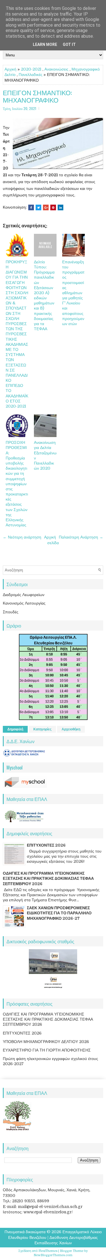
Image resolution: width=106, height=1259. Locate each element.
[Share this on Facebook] (31, 207)
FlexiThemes (47, 1251)
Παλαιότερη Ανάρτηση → (81, 537)
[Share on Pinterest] (53, 207)
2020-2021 (31, 69)
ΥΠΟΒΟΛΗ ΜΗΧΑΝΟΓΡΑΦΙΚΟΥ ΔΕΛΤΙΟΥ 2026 (46, 1041)
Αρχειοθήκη (71, 729)
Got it (69, 44)
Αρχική (10, 69)
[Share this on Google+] (46, 207)
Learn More (45, 44)
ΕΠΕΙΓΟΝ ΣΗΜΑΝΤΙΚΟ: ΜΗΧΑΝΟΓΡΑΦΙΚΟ (37, 96)
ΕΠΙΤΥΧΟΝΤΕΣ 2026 (46, 845)
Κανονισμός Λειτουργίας (24, 603)
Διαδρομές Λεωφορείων (23, 594)
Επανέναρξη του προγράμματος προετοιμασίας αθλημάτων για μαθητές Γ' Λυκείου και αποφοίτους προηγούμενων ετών (73, 293)
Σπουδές (10, 612)
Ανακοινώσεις (56, 69)
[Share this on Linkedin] (60, 207)
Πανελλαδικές (30, 74)
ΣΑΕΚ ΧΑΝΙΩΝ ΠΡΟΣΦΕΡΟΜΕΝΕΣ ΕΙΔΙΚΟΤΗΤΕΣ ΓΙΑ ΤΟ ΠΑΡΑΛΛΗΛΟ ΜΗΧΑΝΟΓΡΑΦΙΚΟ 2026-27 (59, 913)
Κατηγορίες (42, 729)
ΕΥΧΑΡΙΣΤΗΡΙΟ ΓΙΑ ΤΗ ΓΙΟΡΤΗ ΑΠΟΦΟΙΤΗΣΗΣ (47, 1050)
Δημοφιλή (15, 729)
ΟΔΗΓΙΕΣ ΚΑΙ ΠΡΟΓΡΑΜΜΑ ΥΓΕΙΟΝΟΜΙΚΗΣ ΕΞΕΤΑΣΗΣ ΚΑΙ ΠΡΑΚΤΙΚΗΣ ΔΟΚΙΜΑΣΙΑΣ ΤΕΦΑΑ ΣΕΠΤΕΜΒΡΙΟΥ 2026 (48, 878)
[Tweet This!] (38, 207)
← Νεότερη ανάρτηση (22, 537)
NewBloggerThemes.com (53, 1255)
